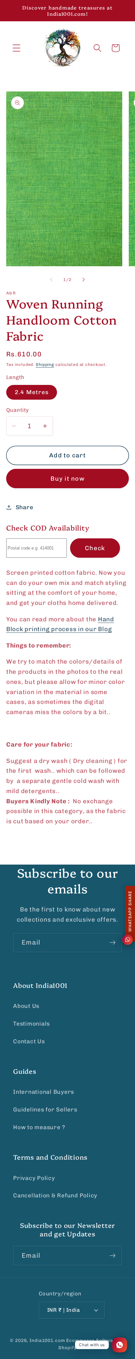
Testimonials (31, 1023)
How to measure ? (39, 1127)
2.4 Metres (32, 392)
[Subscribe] (113, 942)
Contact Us (29, 1041)
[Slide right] (84, 279)
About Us (26, 1006)
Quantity (17, 410)
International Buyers (43, 1092)
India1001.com (47, 1340)
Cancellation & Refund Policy (55, 1195)
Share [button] (24, 507)
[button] (17, 48)
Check (95, 548)
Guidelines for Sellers (45, 1109)
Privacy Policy (34, 1178)
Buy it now (67, 478)
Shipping (45, 364)
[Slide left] (51, 279)
